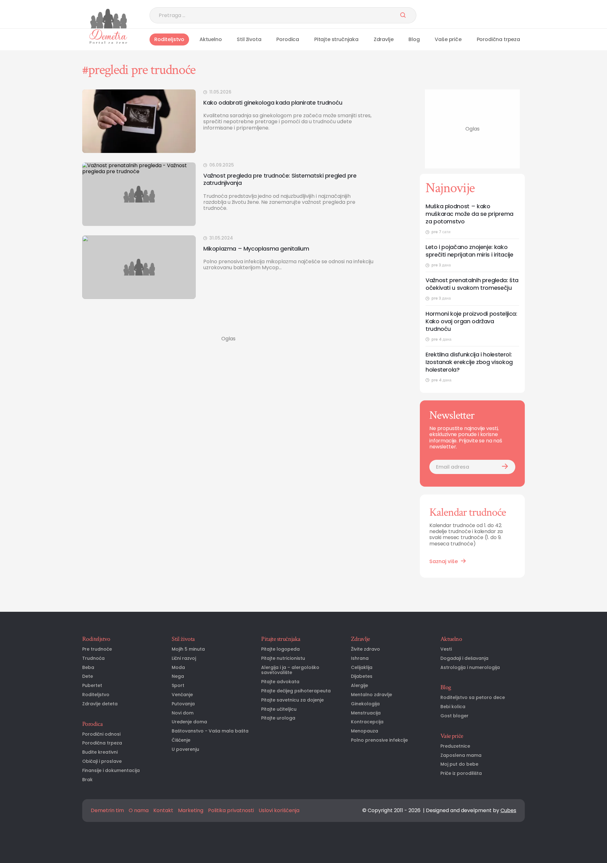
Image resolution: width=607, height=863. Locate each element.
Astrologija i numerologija (470, 667)
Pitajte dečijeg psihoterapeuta (296, 691)
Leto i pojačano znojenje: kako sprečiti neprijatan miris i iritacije (469, 250)
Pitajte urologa (278, 718)
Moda (178, 667)
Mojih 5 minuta (188, 649)
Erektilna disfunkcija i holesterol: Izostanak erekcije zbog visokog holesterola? (469, 362)
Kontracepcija (367, 722)
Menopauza (364, 731)
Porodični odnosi (101, 734)
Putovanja (183, 704)
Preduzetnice (455, 746)
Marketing (190, 810)
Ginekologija (365, 704)
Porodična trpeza (498, 39)
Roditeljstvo (169, 39)
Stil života (249, 39)
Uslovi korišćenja (279, 810)
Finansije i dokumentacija (111, 770)
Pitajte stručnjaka (336, 39)
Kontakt (163, 810)
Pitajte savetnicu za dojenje (292, 700)
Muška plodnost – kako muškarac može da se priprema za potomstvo (469, 214)
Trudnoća (93, 658)
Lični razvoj (184, 658)
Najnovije (450, 188)
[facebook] (474, 15)
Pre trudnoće (97, 649)
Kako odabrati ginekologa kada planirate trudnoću (272, 102)
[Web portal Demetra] (108, 36)
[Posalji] (403, 15)
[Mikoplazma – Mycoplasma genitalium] (139, 267)
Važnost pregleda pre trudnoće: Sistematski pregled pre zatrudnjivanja (279, 179)
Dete (87, 676)
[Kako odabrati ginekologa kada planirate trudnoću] (139, 121)
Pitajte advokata (280, 681)
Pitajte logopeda (280, 649)
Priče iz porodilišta (461, 773)
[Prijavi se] (505, 467)
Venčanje (182, 694)
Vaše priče (448, 39)
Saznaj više (443, 561)
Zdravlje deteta (100, 704)
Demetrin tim (107, 810)
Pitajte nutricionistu (283, 658)
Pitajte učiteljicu (279, 709)
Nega (178, 676)
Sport (178, 685)
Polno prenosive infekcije (379, 740)
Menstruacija (366, 713)
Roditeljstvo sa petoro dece (472, 697)
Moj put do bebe (459, 764)
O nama (139, 810)
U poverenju (185, 749)
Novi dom (182, 713)
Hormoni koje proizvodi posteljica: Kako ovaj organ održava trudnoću (471, 321)
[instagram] (505, 15)
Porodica (287, 39)
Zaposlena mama (460, 755)
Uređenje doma (189, 722)
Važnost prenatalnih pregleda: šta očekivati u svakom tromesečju (472, 284)
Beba (88, 667)
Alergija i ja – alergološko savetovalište (290, 670)
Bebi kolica (452, 706)
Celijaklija (361, 667)
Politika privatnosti (231, 810)
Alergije (359, 685)
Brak (87, 779)
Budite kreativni (100, 752)
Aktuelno (210, 39)
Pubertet (92, 685)
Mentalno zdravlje (371, 694)
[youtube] (490, 15)
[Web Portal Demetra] (108, 18)
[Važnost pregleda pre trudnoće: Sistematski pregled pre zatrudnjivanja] (139, 194)
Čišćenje (181, 740)
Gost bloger (454, 716)
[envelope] (521, 15)
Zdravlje (384, 39)
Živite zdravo (365, 649)
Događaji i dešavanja (464, 658)
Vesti (446, 649)
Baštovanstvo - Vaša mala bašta (210, 731)
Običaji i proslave (102, 761)
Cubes (508, 810)
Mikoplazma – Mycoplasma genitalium (256, 248)
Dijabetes (361, 676)
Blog (414, 39)
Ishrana (360, 658)
